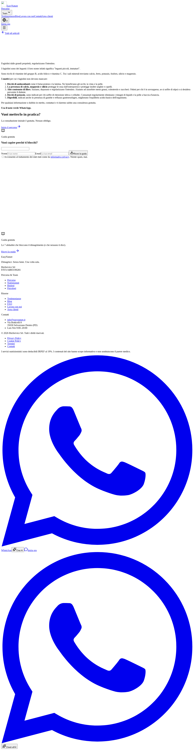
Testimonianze (8, 16)
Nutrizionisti (13, 283)
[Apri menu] (4, 27)
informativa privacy (60, 157)
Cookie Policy (14, 341)
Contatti (38, 16)
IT (7, 21)
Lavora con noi (27, 16)
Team (4, 13)
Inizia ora (5, 24)
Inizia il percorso (9, 127)
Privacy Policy (14, 338)
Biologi (10, 285)
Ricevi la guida (80, 154)
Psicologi (11, 288)
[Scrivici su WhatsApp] (97, 742)
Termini (11, 343)
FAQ (9, 304)
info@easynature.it (16, 319)
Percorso (5, 8)
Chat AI (19, 550)
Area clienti (47, 16)
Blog (17, 16)
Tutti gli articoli (12, 33)
